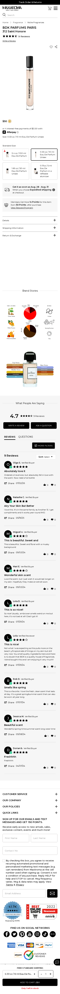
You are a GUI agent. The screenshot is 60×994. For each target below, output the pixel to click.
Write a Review (9, 41)
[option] (16, 155)
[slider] (30, 265)
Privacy (20, 884)
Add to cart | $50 (30, 982)
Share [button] (56, 46)
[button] (51, 46)
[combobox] (46, 456)
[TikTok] (45, 934)
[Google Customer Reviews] (35, 955)
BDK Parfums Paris (19, 28)
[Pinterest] (22, 934)
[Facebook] (7, 934)
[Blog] (53, 934)
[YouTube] (30, 934)
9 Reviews (24, 36)
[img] (10, 121)
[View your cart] (50, 8)
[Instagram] (37, 934)
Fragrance (18, 22)
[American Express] (11, 945)
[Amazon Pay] (18, 955)
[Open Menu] (56, 8)
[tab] (30, 220)
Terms (9, 884)
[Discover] (39, 945)
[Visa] (21, 945)
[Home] (12, 8)
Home (5, 22)
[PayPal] (49, 945)
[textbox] (54, 458)
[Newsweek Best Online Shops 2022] (42, 912)
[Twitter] (14, 934)
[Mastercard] (30, 945)
